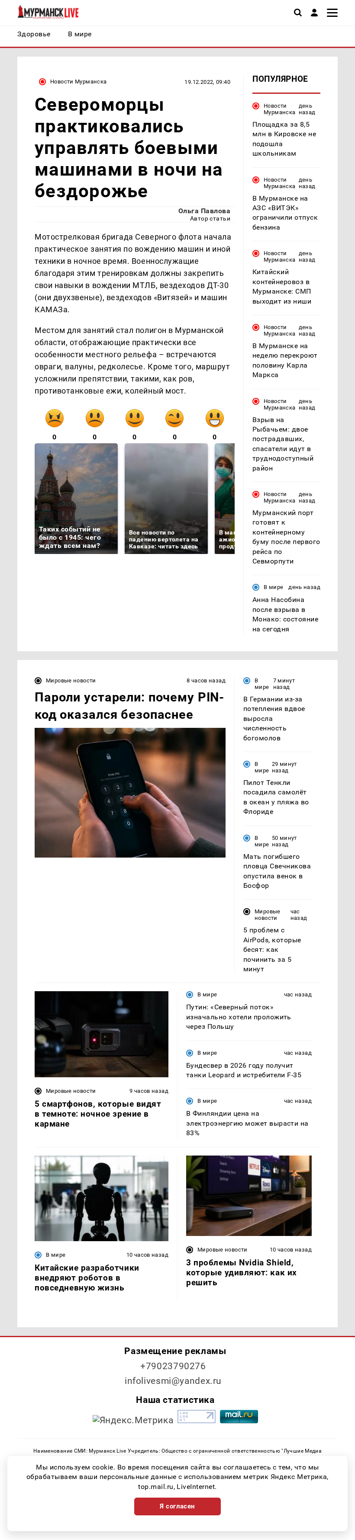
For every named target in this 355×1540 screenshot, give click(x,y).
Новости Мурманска (78, 81)
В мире (273, 587)
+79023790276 (173, 1366)
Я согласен (177, 1506)
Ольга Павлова (204, 211)
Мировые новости (71, 680)
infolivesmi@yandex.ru (173, 1381)
